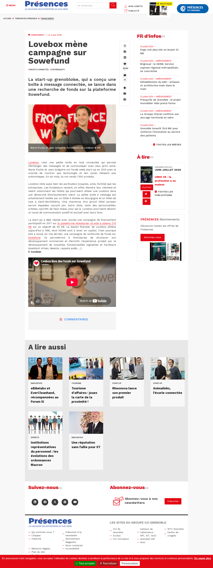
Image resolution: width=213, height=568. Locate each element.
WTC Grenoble (175, 529)
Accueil (7, 18)
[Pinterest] (65, 502)
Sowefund (34, 237)
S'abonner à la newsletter (73, 534)
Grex (142, 542)
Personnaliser (130, 563)
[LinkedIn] (35, 502)
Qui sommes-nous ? (42, 532)
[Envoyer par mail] (125, 93)
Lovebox (33, 162)
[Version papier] (146, 194)
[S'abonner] (118, 501)
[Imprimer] (125, 99)
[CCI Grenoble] (193, 8)
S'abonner (173, 501)
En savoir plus (202, 558)
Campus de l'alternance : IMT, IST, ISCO (148, 532)
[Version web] (146, 201)
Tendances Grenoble (26, 18)
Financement (47, 18)
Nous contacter (74, 545)
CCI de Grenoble (118, 531)
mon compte (135, 6)
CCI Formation (121, 539)
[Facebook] (125, 52)
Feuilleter (147, 187)
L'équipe (36, 535)
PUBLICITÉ (133, 11)
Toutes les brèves (168, 144)
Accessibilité (72, 548)
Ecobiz (117, 535)
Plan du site (38, 552)
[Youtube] (75, 502)
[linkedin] (125, 57)
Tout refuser (109, 563)
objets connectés (38, 70)
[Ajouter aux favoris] (125, 88)
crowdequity (57, 70)
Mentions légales (40, 548)
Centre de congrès (172, 534)
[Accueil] (46, 5)
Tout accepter (86, 563)
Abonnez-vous (152, 237)
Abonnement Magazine (72, 540)
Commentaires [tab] (76, 319)
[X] (125, 46)
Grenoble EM (147, 539)
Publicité (36, 538)
